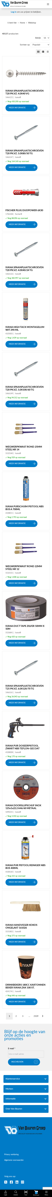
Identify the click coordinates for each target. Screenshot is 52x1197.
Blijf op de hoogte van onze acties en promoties (24, 1035)
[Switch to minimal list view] (48, 51)
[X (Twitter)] (5, 1182)
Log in (13, 12)
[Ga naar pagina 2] (42, 1016)
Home (22, 23)
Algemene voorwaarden (14, 1160)
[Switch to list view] (43, 51)
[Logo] (25, 1130)
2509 (36, 1016)
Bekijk (38, 38)
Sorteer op (25, 45)
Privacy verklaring (11, 1154)
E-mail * (11, 1048)
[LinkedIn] (16, 1182)
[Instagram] (22, 1182)
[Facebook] (11, 1182)
